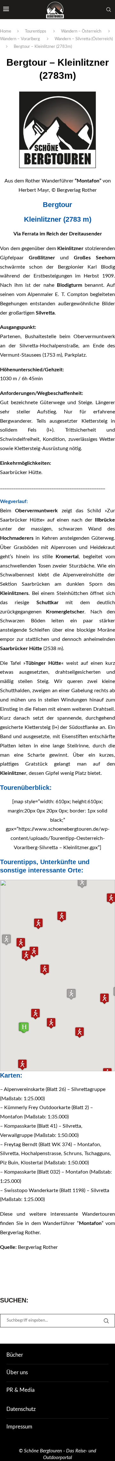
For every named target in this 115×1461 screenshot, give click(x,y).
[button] (71, 994)
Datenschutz (21, 1409)
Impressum (19, 1426)
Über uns (17, 1372)
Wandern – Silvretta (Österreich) (84, 39)
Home (5, 31)
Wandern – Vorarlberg (20, 39)
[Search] (108, 9)
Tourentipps (35, 31)
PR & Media (20, 1390)
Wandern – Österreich (81, 31)
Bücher (14, 1355)
